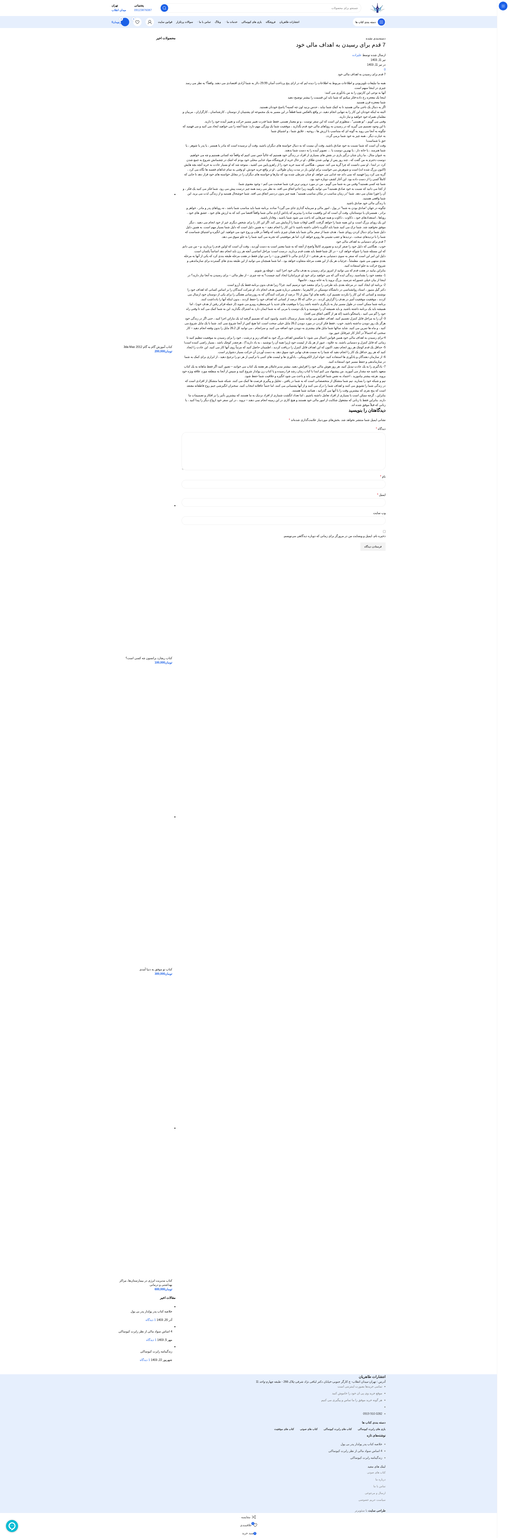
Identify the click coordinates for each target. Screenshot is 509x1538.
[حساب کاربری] (150, 22)
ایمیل (381, 494)
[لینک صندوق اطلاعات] (143, 8)
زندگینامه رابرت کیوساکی (156, 1351)
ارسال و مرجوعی (375, 1493)
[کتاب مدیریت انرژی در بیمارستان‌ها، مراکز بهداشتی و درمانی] (142, 1128)
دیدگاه (381, 428)
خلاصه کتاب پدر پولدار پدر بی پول (151, 1311)
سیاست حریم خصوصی (372, 1499)
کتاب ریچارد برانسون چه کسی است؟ (149, 658)
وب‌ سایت (379, 513)
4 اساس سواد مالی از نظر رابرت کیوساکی (145, 1331)
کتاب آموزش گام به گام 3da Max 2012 (148, 346)
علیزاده (357, 55)
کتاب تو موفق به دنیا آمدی (155, 969)
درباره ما (380, 1479)
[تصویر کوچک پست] (149, 1306)
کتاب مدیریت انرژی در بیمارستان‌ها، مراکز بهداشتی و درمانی (145, 1282)
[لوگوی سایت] (377, 7)
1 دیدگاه (151, 1319)
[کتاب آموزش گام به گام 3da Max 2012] (142, 194)
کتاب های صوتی (376, 1472)
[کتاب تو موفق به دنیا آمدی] (142, 816)
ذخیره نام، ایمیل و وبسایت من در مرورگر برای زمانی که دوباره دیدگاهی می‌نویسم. (334, 536)
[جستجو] (164, 8)
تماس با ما (379, 1486)
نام (383, 476)
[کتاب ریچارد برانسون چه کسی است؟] (142, 505)
